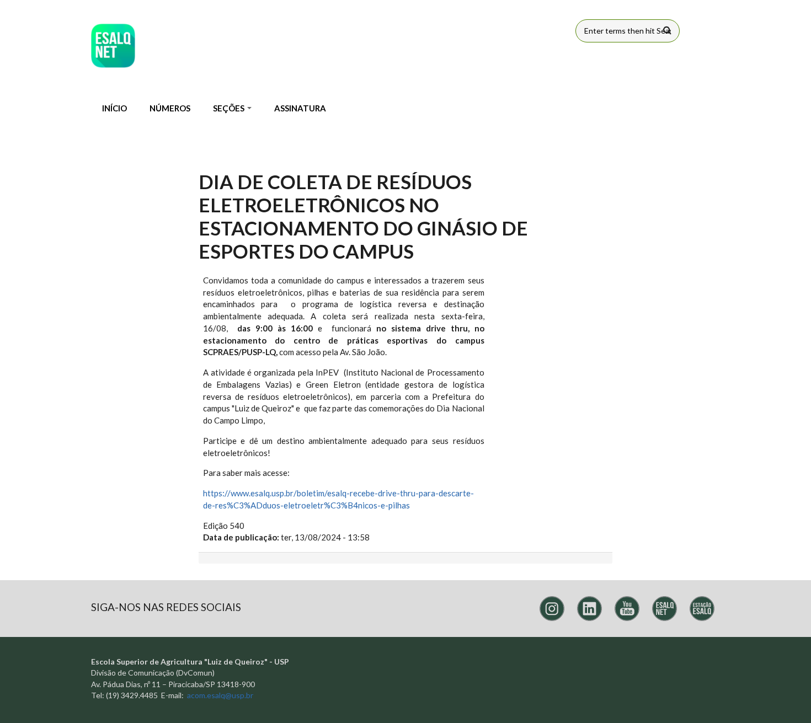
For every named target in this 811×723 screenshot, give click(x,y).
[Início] (113, 46)
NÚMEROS (170, 108)
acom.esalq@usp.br (220, 695)
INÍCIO (114, 108)
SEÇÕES (229, 108)
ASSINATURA (300, 108)
